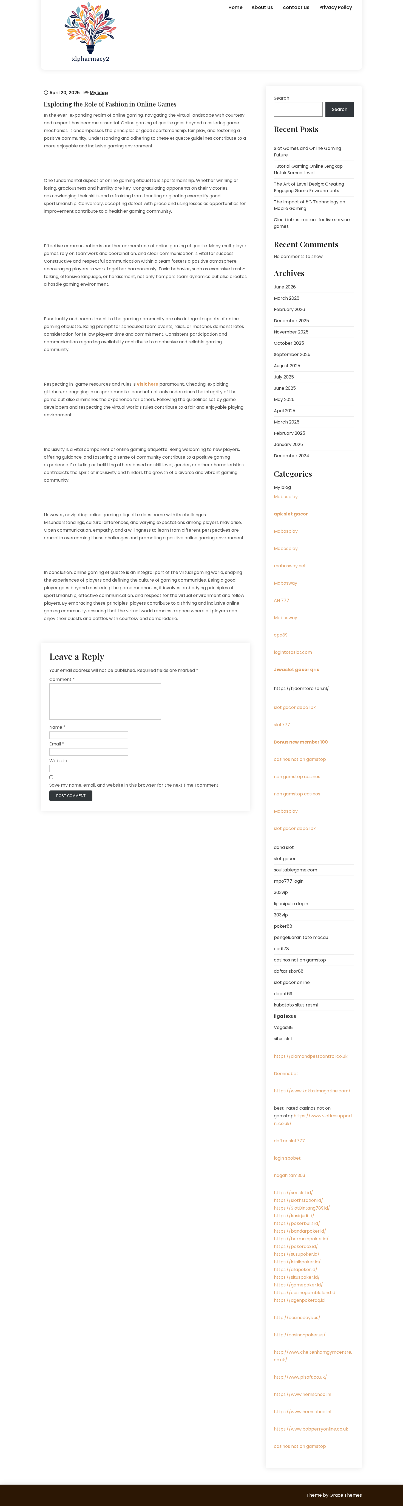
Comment (62, 679)
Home (235, 7)
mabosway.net (290, 566)
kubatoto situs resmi (296, 1005)
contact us (296, 7)
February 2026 (289, 309)
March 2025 (286, 422)
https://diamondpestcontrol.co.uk (311, 1056)
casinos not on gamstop (300, 759)
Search (281, 98)
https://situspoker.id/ (297, 1277)
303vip (281, 892)
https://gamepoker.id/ (298, 1285)
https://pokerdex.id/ (296, 1246)
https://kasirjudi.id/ (294, 1216)
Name (57, 727)
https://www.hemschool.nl (302, 1394)
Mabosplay (286, 496)
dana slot (284, 847)
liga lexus (285, 1016)
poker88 (283, 926)
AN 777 (281, 600)
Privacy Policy (335, 7)
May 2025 (284, 399)
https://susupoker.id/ (297, 1254)
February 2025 (289, 433)
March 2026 (286, 298)
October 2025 (289, 343)
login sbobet (287, 1158)
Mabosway (285, 583)
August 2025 (287, 366)
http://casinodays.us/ (297, 1317)
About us (262, 7)
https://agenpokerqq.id (299, 1300)
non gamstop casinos (297, 776)
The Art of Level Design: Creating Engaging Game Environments (309, 187)
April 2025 (284, 411)
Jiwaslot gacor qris (296, 669)
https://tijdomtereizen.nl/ (301, 688)
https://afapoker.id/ (295, 1269)
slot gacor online (292, 982)
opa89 (281, 635)
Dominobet (286, 1073)
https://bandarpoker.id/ (300, 1231)
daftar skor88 (288, 971)
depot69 (283, 994)
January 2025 (288, 444)
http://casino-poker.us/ (300, 1335)
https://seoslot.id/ (293, 1193)
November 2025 (291, 332)
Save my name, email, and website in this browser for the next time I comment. (134, 785)
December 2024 (291, 456)
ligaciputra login (291, 904)
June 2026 (285, 287)
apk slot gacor (291, 514)
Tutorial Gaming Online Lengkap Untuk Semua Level (308, 169)
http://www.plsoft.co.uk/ (300, 1377)
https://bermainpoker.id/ (301, 1239)
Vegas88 (283, 1027)
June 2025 (285, 388)
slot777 (282, 725)
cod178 (281, 949)
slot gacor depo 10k (295, 707)
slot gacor (285, 859)
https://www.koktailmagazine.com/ (312, 1091)
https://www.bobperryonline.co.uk (311, 1429)
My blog (99, 92)
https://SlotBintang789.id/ (302, 1208)
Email (56, 744)
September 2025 (292, 354)
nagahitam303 (289, 1175)
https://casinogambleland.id (304, 1292)
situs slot (283, 1039)
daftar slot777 (289, 1141)
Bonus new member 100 (301, 742)
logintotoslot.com (293, 652)
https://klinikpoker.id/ (297, 1262)
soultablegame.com (295, 870)
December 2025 (291, 321)
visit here (147, 384)
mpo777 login (288, 881)
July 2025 (284, 377)
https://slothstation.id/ (298, 1200)
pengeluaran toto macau (301, 937)
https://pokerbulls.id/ (297, 1223)
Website (58, 761)
